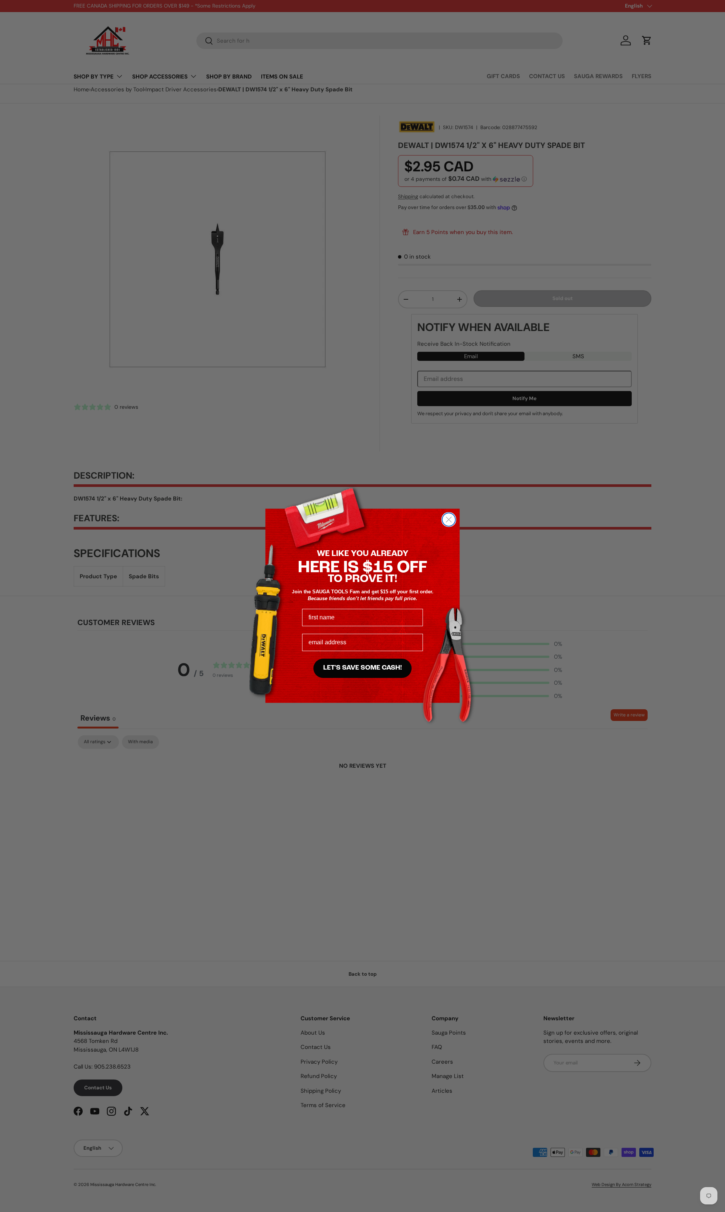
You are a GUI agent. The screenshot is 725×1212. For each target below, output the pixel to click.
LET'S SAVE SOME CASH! (362, 668)
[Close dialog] (448, 519)
